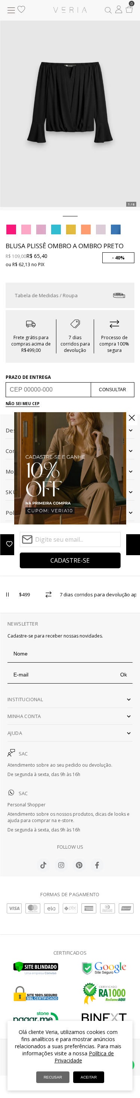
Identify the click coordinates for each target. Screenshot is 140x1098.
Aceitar (89, 1077)
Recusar (53, 1077)
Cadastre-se (70, 560)
